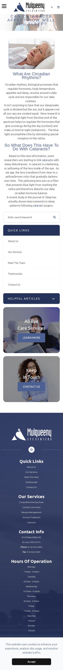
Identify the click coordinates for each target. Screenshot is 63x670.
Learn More (31, 337)
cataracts (47, 160)
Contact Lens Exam (31, 507)
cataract (38, 205)
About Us (13, 241)
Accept (32, 661)
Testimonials (15, 273)
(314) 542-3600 (35, 547)
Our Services (15, 252)
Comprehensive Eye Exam (31, 502)
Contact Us (14, 284)
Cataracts (31, 522)
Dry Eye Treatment (31, 517)
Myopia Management (31, 512)
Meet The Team (16, 263)
